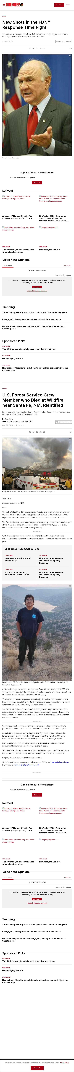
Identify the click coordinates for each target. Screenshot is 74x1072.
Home (4, 16)
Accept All (37, 1068)
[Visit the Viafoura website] (67, 275)
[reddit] (40, 49)
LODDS (4, 389)
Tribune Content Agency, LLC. (26, 765)
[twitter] (37, 49)
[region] (37, 270)
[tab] (7, 265)
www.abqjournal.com (60, 762)
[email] (44, 49)
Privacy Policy (64, 1062)
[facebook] (30, 49)
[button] (3, 5)
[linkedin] (33, 49)
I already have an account (37, 291)
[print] (71, 49)
